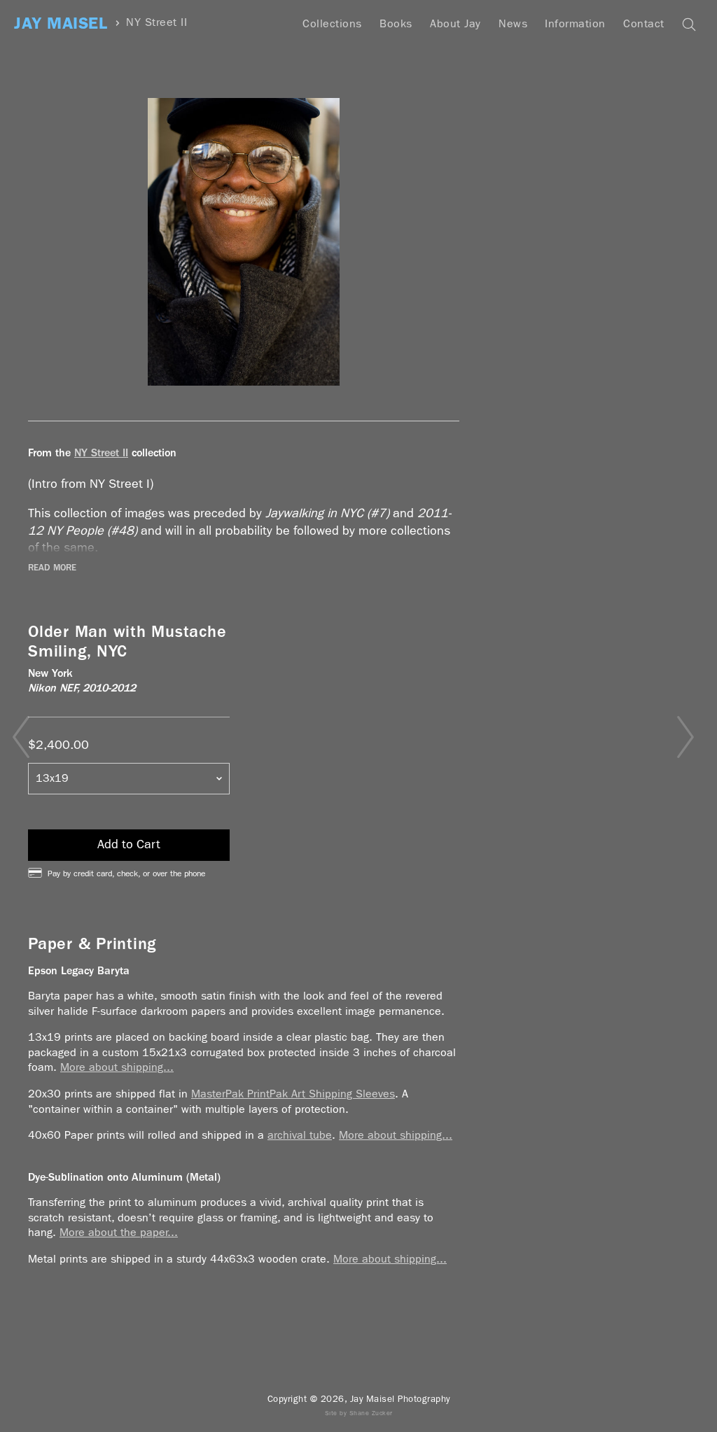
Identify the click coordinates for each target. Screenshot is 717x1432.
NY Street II (156, 22)
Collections (332, 23)
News (513, 23)
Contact (643, 23)
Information (575, 23)
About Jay (455, 23)
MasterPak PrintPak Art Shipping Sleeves (293, 1093)
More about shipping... (117, 1067)
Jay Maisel (60, 23)
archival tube (299, 1135)
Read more (52, 567)
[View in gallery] (243, 242)
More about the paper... (119, 1232)
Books (396, 23)
